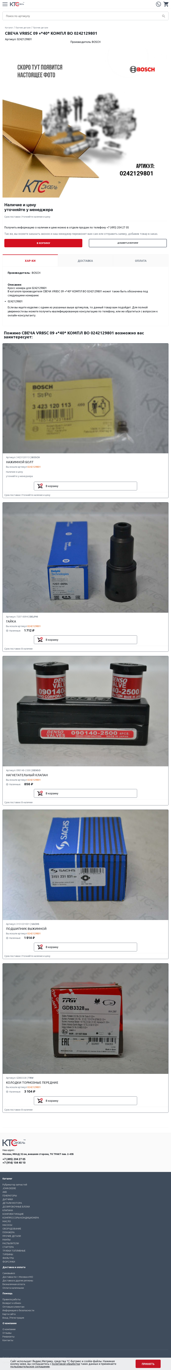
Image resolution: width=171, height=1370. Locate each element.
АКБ (5, 1192)
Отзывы (7, 1333)
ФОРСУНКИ (9, 1261)
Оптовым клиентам (13, 1306)
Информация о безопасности (18, 1310)
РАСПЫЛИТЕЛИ (11, 1243)
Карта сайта (9, 1314)
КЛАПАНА (8, 1210)
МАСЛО (7, 1221)
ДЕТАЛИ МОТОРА (12, 1203)
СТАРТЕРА (8, 1247)
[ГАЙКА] (85, 557)
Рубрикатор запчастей (15, 1184)
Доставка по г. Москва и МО (18, 1277)
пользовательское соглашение (30, 1366)
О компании (9, 1329)
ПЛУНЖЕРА (9, 1232)
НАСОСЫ (7, 1225)
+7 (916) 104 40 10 (14, 1162)
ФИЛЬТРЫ (8, 1258)
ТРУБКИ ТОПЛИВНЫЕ (14, 1250)
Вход (5, 1317)
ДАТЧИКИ (8, 1199)
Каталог (9, 28)
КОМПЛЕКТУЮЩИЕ (13, 1214)
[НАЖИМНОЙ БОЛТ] (85, 398)
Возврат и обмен (12, 1303)
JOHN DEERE (9, 1188)
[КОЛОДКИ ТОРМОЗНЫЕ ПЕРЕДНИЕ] (85, 1018)
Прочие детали (23, 28)
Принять (148, 1363)
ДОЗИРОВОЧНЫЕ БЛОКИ (16, 1206)
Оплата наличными (13, 1288)
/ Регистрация (16, 1317)
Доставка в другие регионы (18, 1280)
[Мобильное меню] (5, 4)
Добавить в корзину (127, 243)
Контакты (8, 1340)
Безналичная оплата (14, 1284)
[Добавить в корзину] (40, 486)
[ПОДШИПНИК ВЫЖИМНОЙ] (85, 865)
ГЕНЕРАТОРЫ (10, 1195)
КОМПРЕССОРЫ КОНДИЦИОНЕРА (21, 1217)
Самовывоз (9, 1273)
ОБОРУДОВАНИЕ (12, 1228)
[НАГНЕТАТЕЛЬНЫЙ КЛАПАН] (85, 711)
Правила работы (12, 1299)
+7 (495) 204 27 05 (158, 4)
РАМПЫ (7, 1239)
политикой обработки (66, 1363)
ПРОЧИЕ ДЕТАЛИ (12, 1236)
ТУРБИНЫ (8, 1254)
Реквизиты (9, 1336)
